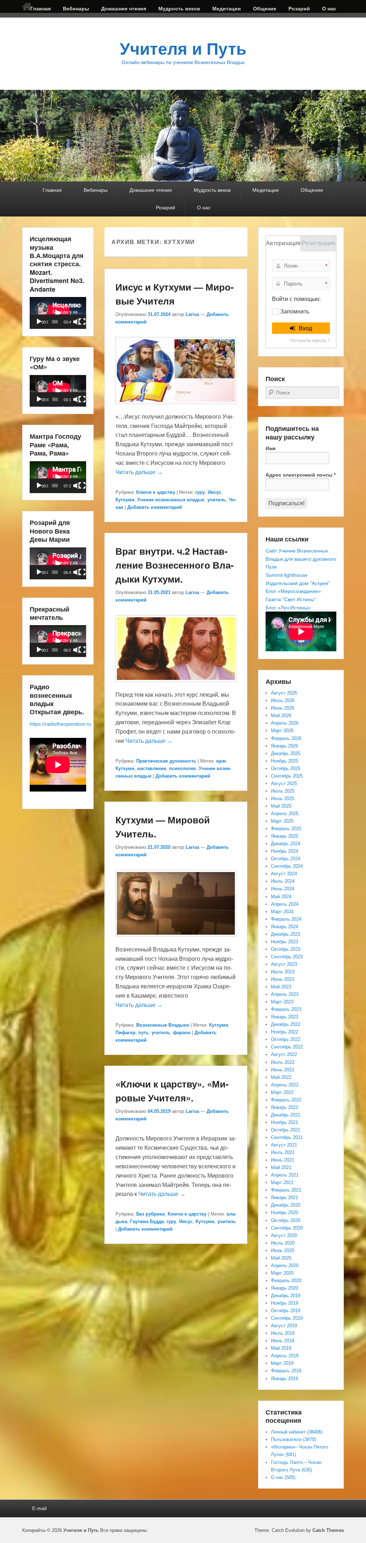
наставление (151, 768)
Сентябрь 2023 (287, 956)
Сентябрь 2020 (287, 1228)
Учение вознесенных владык (170, 499)
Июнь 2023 (282, 979)
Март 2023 (282, 1001)
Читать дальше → (139, 472)
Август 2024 (284, 873)
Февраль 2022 (286, 1100)
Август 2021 (284, 1145)
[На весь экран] (82, 321)
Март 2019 (282, 1363)
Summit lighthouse (286, 575)
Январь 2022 (284, 1107)
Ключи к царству (155, 492)
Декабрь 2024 (285, 843)
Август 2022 (284, 1054)
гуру (200, 492)
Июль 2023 (283, 971)
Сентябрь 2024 (287, 866)
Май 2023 (281, 986)
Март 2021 (282, 1182)
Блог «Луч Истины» (288, 607)
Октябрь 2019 (285, 1310)
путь (143, 1032)
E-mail (39, 1508)
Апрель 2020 (284, 1265)
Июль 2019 (283, 1333)
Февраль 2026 (286, 738)
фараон (182, 1032)
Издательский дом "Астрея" (298, 583)
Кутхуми (124, 499)
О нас (329, 8)
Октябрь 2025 (285, 768)
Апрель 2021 (284, 1175)
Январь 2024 (284, 926)
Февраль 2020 (286, 1280)
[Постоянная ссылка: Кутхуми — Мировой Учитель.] (175, 940)
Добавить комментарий (154, 507)
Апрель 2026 (284, 723)
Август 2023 (284, 964)
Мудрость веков (179, 8)
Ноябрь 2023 (284, 941)
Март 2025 (282, 821)
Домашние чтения (123, 8)
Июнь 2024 (282, 888)
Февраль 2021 (286, 1190)
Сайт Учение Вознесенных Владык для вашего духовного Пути (301, 559)
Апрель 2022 (284, 1084)
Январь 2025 (284, 836)
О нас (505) (283, 1477)
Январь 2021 (284, 1197)
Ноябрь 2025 (284, 761)
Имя (271, 448)
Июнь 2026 (282, 708)
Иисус (214, 492)
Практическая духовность (166, 761)
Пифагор (125, 1032)
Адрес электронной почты (301, 475)
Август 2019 (284, 1325)
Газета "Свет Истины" (291, 599)
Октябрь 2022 (285, 1039)
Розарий (299, 8)
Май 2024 (281, 896)
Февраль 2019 (286, 1370)
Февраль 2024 (286, 919)
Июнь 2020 (282, 1250)
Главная (40, 8)
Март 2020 (282, 1273)
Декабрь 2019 (285, 1295)
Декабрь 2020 (285, 1205)
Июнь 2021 (282, 1160)
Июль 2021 (283, 1152)
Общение (264, 8)
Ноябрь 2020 (284, 1212)
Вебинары (76, 8)
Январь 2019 (284, 1378)
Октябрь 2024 (285, 858)
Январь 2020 (284, 1288)
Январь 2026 (284, 746)
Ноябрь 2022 (284, 1032)
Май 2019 (281, 1348)
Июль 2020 (283, 1243)
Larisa (192, 314)
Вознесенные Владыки (162, 1025)
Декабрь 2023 (285, 934)
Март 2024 (282, 911)
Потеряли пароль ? (310, 340)
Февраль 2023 (286, 1009)
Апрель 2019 (284, 1355)
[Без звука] (76, 321)
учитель (216, 499)
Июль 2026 (283, 700)
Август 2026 (284, 693)
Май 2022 (281, 1077)
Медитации (226, 8)
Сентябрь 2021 (287, 1137)
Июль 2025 (283, 791)
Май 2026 (281, 715)
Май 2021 (281, 1167)
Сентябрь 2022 (287, 1047)
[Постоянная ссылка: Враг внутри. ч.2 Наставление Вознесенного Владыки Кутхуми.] (175, 685)
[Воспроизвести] (39, 321)
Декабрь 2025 (285, 753)
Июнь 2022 (282, 1069)
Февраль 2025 (286, 828)
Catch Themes (328, 1530)
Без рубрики (150, 1214)
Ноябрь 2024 (284, 851)
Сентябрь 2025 (287, 776)
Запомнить (294, 311)
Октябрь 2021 (285, 1130)
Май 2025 (281, 806)
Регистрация (318, 243)
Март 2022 (282, 1092)
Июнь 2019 (282, 1340)
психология (182, 768)
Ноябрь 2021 (284, 1122)
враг (221, 761)
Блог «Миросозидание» (293, 591)
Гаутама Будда (147, 1221)
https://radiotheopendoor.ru (60, 724)
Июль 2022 (283, 1062)
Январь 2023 (284, 1016)
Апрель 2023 (284, 994)
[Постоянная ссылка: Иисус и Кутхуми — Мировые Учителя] (175, 407)
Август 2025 (284, 783)
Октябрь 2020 (285, 1220)
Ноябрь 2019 (284, 1303)
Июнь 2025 (282, 798)
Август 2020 (284, 1235)
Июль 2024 (283, 881)
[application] (58, 313)
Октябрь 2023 (285, 949)
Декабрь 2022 (285, 1024)
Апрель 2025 (284, 813)
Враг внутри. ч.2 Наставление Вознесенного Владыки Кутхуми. (174, 564)
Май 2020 (281, 1258)
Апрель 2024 (284, 904)
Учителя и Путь (183, 49)
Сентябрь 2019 (287, 1318)
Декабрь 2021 (285, 1115)
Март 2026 (282, 730)
